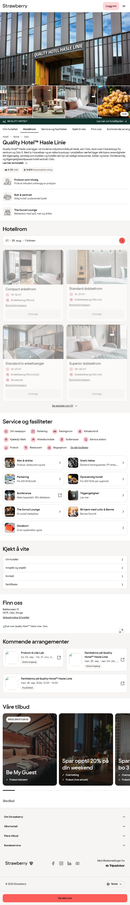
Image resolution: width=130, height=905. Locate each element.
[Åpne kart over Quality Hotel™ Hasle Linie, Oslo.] (121, 631)
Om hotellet (10, 129)
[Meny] (124, 6)
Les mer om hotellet (13, 163)
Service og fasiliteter (54, 129)
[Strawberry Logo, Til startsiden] (15, 6)
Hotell (5, 136)
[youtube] (77, 863)
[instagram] (61, 863)
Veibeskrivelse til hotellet (16, 617)
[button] (97, 267)
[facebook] (53, 863)
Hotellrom (29, 129)
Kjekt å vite (79, 129)
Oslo (26, 136)
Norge (16, 136)
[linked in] (69, 863)
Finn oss (96, 129)
